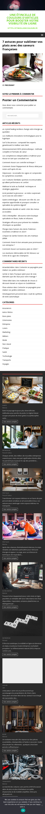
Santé (4, 352)
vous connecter (18, 105)
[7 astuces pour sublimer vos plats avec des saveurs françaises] (22, 81)
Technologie (7, 356)
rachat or (5, 274)
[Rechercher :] (22, 116)
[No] (42, 805)
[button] (41, 35)
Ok (23, 810)
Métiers (5, 336)
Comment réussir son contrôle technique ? (18, 162)
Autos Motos (7, 312)
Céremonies (7, 320)
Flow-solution (7, 287)
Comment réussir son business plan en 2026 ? (20, 249)
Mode (4, 340)
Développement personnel (12, 294)
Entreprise (6, 324)
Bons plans (6, 316)
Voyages (5, 364)
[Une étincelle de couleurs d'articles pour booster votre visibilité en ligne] (22, 9)
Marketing (6, 332)
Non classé (6, 344)
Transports (6, 360)
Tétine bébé (7, 280)
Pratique (5, 348)
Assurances (6, 308)
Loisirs (4, 328)
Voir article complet (10, 422)
